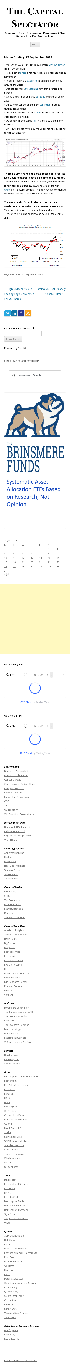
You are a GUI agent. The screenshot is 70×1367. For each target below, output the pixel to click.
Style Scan (10, 1214)
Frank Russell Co (13, 1128)
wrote (7, 189)
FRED (7, 1098)
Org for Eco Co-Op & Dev (17, 835)
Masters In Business (15, 1037)
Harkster (9, 857)
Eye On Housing (13, 964)
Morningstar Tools (14, 1201)
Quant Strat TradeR (15, 1295)
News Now (10, 861)
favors (22, 72)
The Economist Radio (15, 1016)
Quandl (8, 1123)
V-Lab (7, 1222)
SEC (6, 805)
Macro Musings (12, 1029)
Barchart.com (11, 1055)
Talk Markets (11, 878)
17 (5, 562)
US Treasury (11, 809)
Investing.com (11, 1059)
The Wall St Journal (14, 917)
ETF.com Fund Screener (16, 1184)
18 (14, 562)
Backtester (10, 1179)
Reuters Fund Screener (16, 1209)
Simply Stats (11, 1308)
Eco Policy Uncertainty (16, 1085)
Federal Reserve (13, 792)
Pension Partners (13, 986)
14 (40, 557)
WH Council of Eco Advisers (19, 814)
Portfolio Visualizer (14, 1205)
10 (5, 557)
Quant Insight (11, 1287)
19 (23, 562)
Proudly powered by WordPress (20, 1360)
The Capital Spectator (35, 16)
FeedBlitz (23, 348)
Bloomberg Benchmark (16, 1007)
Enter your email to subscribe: (20, 328)
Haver (7, 969)
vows (39, 112)
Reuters (8, 913)
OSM (7, 1274)
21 (40, 562)
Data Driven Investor (15, 1248)
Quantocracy (11, 1291)
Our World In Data (14, 1115)
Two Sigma (10, 1317)
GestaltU (9, 1265)
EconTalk (9, 1020)
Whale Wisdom (12, 1158)
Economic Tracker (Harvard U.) (20, 1252)
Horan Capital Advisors (16, 973)
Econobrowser (12, 951)
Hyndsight (9, 1270)
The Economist (12, 900)
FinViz (7, 1192)
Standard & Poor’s (14, 1145)
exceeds (40, 96)
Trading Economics (14, 1154)
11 (14, 557)
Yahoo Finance (12, 1063)
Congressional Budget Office (19, 784)
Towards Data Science (16, 1313)
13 (32, 557)
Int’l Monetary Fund (14, 831)
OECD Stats (10, 1110)
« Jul (6, 574)
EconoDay (9, 1334)
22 (49, 562)
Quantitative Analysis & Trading (21, 1283)
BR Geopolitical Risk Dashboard (21, 1076)
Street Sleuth (11, 874)
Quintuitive (10, 1300)
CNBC (7, 895)
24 (5, 566)
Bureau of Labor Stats (16, 775)
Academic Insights (14, 930)
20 (32, 562)
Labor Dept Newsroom (16, 796)
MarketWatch (11, 1338)
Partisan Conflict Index (16, 1119)
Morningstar (11, 1106)
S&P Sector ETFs (13, 1136)
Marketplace (11, 1033)
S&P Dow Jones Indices (16, 1141)
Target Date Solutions (16, 1218)
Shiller (7, 1132)
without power (57, 64)
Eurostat (8, 1093)
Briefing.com (11, 1330)
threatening (31, 88)
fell (34, 120)
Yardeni (8, 994)
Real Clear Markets (14, 865)
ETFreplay (9, 1188)
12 (23, 557)
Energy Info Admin (14, 788)
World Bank (10, 839)
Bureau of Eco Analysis (16, 771)
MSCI (7, 1102)
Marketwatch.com (14, 908)
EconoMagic (10, 1080)
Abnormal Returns (14, 852)
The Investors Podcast (16, 1024)
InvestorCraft (11, 1197)
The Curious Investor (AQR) (18, 1012)
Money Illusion (12, 977)
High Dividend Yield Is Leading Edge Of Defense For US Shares (19, 294)
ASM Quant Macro (14, 1235)
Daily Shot (9, 947)
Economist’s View (13, 960)
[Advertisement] (35, 619)
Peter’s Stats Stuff (14, 1278)
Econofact (9, 956)
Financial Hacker (13, 1261)
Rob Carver (10, 1240)
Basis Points (11, 938)
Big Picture (10, 943)
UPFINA (8, 990)
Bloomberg (10, 891)
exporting (32, 80)
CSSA (7, 1244)
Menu (35, 44)
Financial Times (12, 904)
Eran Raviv (10, 1257)
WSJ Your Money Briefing (17, 1042)
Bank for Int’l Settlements (17, 827)
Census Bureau (12, 779)
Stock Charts (11, 1149)
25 (14, 566)
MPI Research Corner (15, 981)
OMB (7, 801)
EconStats (9, 1089)
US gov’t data (11, 1166)
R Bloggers (10, 1304)
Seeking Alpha (12, 870)
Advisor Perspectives (15, 934)
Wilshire (8, 1162)
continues (45, 104)
